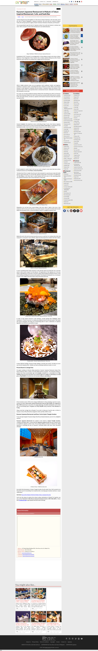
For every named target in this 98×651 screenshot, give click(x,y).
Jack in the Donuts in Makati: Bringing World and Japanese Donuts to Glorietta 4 (75, 36)
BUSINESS (36, 4)
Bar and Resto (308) (68, 181)
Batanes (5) (76, 158)
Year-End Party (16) (78, 180)
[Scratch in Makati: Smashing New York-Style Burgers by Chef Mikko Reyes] (66, 50)
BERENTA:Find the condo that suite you (31, 644)
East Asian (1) (67, 134)
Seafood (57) (66, 156)
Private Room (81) (77, 170)
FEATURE (76, 4)
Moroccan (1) (66, 136)
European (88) (67, 100)
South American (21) (68, 120)
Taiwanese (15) (67, 124)
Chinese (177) (67, 98)
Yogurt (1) (66, 168)
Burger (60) (66, 146)
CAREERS (36, 5)
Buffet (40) (66, 183)
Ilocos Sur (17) (77, 116)
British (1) (66, 132)
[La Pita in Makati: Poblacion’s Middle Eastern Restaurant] (66, 74)
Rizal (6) (75, 148)
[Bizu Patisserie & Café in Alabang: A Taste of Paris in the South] (66, 56)
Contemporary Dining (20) (67, 189)
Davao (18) (76, 109)
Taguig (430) (76, 156)
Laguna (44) (76, 121)
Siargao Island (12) (78, 151)
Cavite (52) (76, 105)
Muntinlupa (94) (77, 131)
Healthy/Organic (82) (68, 200)
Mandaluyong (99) (77, 126)
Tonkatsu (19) (67, 163)
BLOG (40, 4)
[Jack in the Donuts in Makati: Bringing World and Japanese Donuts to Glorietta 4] (66, 38)
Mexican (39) (66, 117)
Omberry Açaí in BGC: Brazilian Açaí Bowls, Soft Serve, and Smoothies (22, 625)
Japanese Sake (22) (78, 167)
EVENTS (71, 4)
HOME (19, 16)
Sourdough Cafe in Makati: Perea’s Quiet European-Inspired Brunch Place (75, 42)
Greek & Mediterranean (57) (68, 108)
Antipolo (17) (76, 95)
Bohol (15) (76, 102)
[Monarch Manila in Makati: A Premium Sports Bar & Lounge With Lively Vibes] (66, 68)
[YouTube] (81, 638)
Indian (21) (66, 110)
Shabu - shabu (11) (68, 158)
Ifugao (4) (76, 112)
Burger (48, 632)
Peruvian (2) (66, 140)
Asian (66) (66, 129)
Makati (41, 631)
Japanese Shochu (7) (78, 168)
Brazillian (23, 632)
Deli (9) (65, 191)
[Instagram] (75, 1)
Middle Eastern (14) (68, 118)
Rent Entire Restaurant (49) (77, 173)
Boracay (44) (76, 103)
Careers (58, 641)
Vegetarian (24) (77, 178)
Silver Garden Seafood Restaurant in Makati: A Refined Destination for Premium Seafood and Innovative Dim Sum (75, 32)
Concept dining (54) (68, 186)
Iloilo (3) (75, 117)
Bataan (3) (76, 98)
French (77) (66, 103)
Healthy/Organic (19, 632)
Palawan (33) (76, 136)
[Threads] (77, 212)
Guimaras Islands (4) (78, 110)
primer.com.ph (48, 647)
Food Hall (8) (66, 196)
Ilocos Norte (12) (77, 114)
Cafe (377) (66, 185)
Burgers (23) (66, 148)
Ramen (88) (66, 153)
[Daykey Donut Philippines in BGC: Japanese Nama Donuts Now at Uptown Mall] (23, 598)
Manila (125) (76, 128)
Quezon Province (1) (78, 146)
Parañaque (36, 608)
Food (23, 16)
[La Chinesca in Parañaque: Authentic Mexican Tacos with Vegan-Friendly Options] (38, 598)
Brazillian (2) (66, 131)
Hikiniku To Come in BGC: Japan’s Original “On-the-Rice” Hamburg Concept (75, 78)
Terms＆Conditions (44, 641)
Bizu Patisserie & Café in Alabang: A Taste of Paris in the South (75, 54)
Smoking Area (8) (77, 175)
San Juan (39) (76, 150)
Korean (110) (66, 115)
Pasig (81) (76, 143)
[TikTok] (74, 212)
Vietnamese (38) (67, 127)
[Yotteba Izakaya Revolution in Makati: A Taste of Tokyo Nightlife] (66, 62)
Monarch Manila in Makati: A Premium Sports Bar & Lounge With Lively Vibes (74, 66)
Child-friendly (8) (77, 162)
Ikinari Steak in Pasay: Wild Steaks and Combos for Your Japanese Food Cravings (75, 85)
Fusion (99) (66, 105)
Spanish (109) (67, 122)
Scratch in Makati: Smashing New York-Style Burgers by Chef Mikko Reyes (75, 48)
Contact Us (63, 641)
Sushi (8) (66, 161)
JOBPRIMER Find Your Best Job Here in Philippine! (53, 644)
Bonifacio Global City (19, 609)
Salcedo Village (37, 631)
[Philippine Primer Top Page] (22, 5)
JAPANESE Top (55, 1)
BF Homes (40, 608)
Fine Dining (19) (67, 194)
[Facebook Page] (71, 1)
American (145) (67, 95)
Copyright (52, 641)
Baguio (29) (76, 97)
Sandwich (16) (67, 155)
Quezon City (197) (78, 144)
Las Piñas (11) (77, 122)
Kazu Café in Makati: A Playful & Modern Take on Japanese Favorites (36, 494)
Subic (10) (76, 153)
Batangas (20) (77, 100)
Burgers (51, 632)
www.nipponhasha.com (27, 553)
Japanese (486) (67, 113)
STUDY (58, 4)
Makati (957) (76, 124)
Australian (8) (67, 97)
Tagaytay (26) (77, 155)
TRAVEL (54, 4)
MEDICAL (63, 4)
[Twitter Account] (73, 1)
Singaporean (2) (67, 142)
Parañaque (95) (77, 139)
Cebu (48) (76, 107)
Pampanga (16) (77, 137)
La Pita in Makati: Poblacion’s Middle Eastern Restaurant (74, 72)
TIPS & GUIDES (45, 4)
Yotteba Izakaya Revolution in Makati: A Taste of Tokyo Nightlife (75, 60)
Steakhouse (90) (67, 160)
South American (34, 609)
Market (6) (66, 201)
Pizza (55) (66, 151)
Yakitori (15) (66, 167)
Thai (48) (66, 125)
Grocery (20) (66, 198)
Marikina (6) (76, 129)
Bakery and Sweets (25, 608)
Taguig (20, 608)
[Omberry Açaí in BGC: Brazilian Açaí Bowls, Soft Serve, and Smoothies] (23, 621)
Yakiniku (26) (66, 165)
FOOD (50, 4)
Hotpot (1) (66, 149)
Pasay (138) (76, 141)
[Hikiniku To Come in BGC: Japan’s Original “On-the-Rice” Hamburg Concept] (66, 80)
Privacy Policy (35, 641)
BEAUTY (67, 4)
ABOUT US (36, 1)
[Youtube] (81, 1)
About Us (28, 641)
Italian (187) (66, 112)
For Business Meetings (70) (77, 165)
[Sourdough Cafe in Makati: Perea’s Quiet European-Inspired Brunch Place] (66, 44)
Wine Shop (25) (67, 203)
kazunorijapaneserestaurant (28, 554)
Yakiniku (33, 632)
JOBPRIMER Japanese (71, 644)
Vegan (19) (76, 176)
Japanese (36, 632)
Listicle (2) (66, 174)
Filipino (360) (66, 102)
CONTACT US (42, 1)
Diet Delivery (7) (67, 193)
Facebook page (23, 500)
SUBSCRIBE (49, 1)
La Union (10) (76, 119)
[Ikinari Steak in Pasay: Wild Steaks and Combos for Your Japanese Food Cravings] (66, 86)
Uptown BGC (26, 609)
